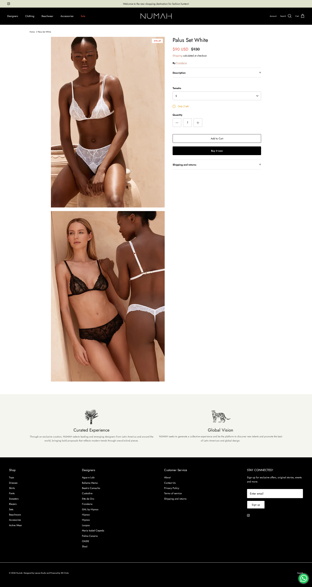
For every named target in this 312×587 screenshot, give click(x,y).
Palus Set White (44, 31)
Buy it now (217, 151)
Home (32, 31)
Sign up (256, 504)
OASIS (85, 541)
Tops (11, 477)
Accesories (15, 520)
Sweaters (14, 499)
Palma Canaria (90, 536)
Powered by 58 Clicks (59, 572)
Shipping (177, 55)
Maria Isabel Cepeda (93, 530)
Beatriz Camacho (91, 488)
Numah (19, 572)
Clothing (29, 16)
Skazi (85, 546)
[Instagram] (8, 3)
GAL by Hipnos (90, 509)
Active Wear (15, 525)
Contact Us (170, 483)
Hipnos (86, 514)
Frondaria (181, 63)
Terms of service (173, 493)
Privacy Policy (171, 488)
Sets (11, 509)
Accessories (66, 16)
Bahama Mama (90, 483)
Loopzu (86, 525)
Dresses (13, 483)
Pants (12, 493)
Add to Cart (217, 138)
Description (179, 73)
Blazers (13, 504)
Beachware (15, 514)
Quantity (177, 115)
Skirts (12, 488)
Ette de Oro (88, 499)
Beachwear (47, 16)
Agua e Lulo (88, 477)
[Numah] (156, 16)
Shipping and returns (184, 164)
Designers (12, 16)
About (167, 477)
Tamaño (177, 88)
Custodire (87, 493)
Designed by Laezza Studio (35, 572)
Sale (83, 16)
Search (300, 572)
